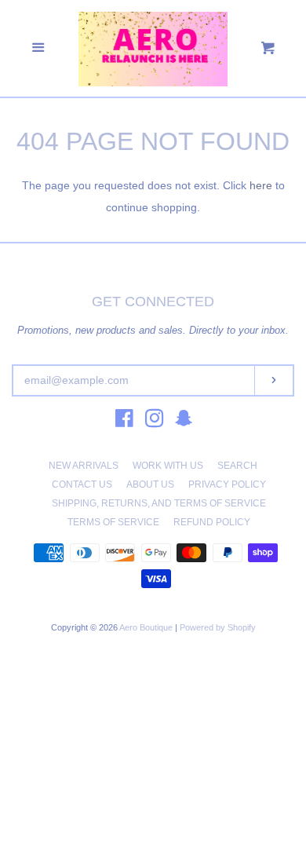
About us (150, 484)
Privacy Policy (227, 484)
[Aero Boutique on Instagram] (154, 421)
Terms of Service (113, 522)
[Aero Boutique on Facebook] (124, 421)
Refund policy (211, 522)
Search (237, 465)
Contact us (82, 484)
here (261, 185)
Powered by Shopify (218, 627)
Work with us (168, 465)
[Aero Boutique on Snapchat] (183, 421)
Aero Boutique (147, 627)
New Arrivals (83, 465)
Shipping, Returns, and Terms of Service (159, 503)
